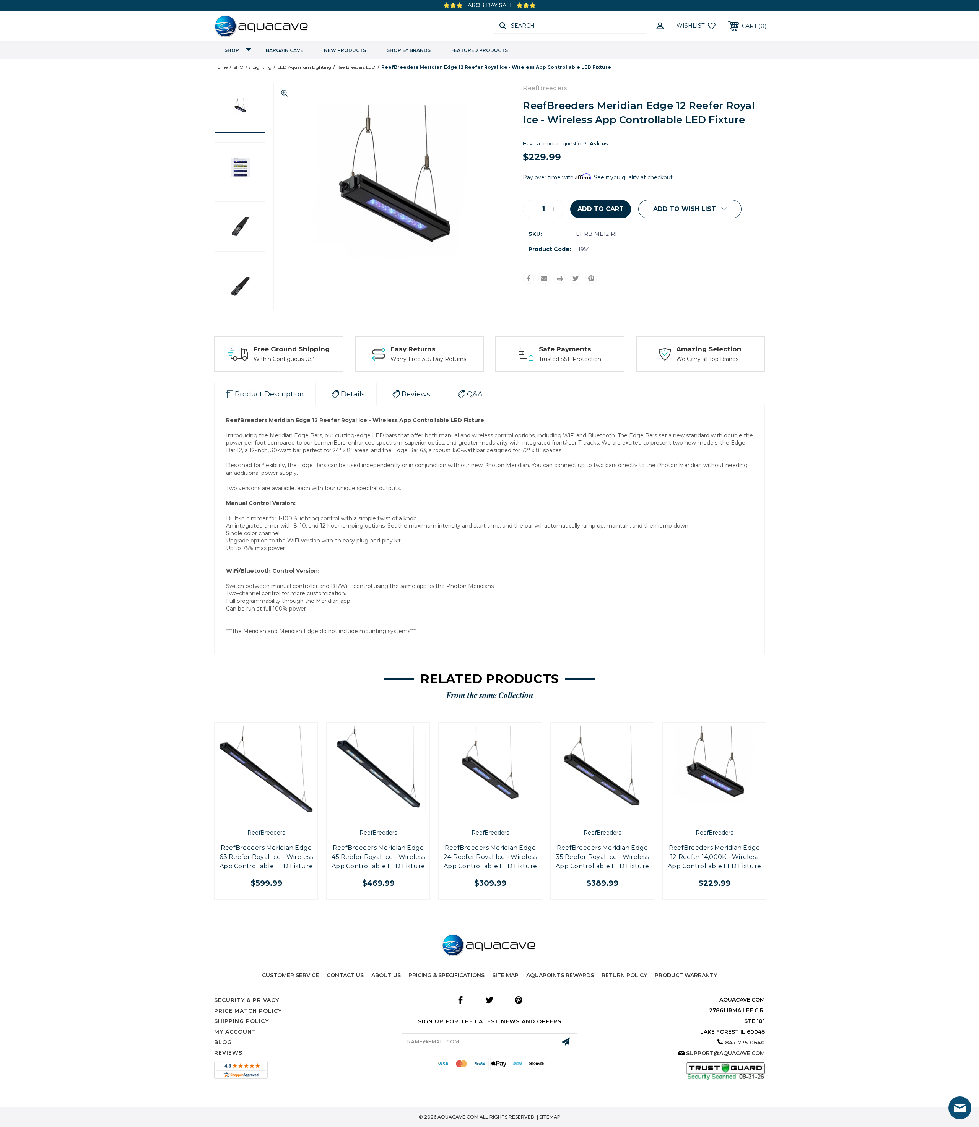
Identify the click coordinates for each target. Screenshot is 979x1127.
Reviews (228, 1052)
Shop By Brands (409, 50)
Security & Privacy (246, 1000)
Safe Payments (565, 349)
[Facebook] (528, 278)
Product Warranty (686, 975)
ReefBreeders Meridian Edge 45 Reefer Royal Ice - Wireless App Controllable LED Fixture (378, 857)
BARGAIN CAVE (284, 50)
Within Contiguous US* (284, 359)
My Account (235, 1031)
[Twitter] (575, 278)
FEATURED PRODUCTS (479, 50)
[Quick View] (257, 817)
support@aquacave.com (725, 1053)
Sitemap (550, 1117)
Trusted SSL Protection (570, 359)
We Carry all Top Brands (707, 359)
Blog (223, 1042)
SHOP (231, 50)
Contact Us (345, 975)
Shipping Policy (241, 1021)
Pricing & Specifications (446, 975)
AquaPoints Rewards (560, 975)
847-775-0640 (745, 1042)
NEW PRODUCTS (345, 50)
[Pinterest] (591, 278)
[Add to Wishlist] (275, 817)
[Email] (544, 278)
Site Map (505, 975)
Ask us (599, 143)
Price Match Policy (248, 1010)
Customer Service (290, 975)
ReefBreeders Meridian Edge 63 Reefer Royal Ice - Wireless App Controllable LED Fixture (266, 857)
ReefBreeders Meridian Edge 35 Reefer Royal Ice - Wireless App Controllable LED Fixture (602, 857)
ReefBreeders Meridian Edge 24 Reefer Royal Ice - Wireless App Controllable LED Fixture (490, 857)
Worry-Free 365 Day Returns (428, 359)
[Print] (560, 278)
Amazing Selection (709, 349)
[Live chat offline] (959, 1107)
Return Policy (624, 975)
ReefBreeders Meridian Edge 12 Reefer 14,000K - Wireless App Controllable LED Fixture (714, 857)
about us (386, 975)
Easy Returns (413, 349)
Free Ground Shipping (292, 349)
